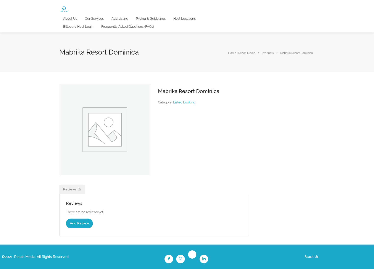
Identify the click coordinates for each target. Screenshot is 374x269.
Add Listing (119, 19)
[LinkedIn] (204, 259)
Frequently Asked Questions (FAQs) (127, 27)
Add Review (79, 223)
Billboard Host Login (78, 27)
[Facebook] (168, 259)
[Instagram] (180, 259)
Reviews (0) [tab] (72, 189)
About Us (70, 19)
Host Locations (184, 19)
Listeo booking (184, 102)
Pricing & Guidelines (151, 19)
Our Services (94, 19)
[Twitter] (192, 254)
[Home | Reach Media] (64, 9)
